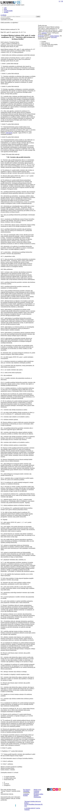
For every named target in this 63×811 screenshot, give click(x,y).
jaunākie (6, 12)
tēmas (5, 9)
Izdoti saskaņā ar (45, 43)
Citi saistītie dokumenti (47, 46)
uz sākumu (3, 15)
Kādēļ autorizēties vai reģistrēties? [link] (9, 22)
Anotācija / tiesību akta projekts (49, 44)
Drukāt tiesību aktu (9, 779)
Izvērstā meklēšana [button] (5, 18)
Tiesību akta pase (42, 25)
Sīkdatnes (36, 795)
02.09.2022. (41, 35)
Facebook (6, 783)
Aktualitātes (26, 791)
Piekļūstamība (37, 797)
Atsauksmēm (26, 792)
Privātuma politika (38, 794)
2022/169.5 (54, 37)
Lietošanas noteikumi (36, 791)
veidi (5, 7)
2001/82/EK (9, 132)
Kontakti (25, 795)
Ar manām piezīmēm (9, 776)
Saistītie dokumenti (43, 38)
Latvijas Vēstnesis (54, 35)
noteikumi (44, 33)
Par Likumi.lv (26, 789)
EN (62, 1)
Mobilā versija (37, 789)
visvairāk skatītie (8, 10)
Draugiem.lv (7, 785)
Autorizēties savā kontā (7, 19)
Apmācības (26, 794)
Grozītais (43, 41)
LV (60, 1)
